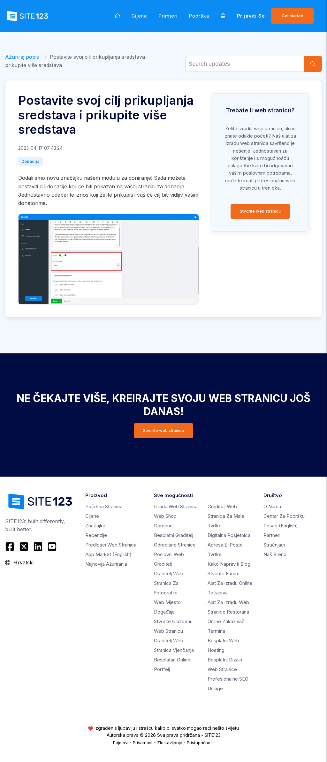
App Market (108, 554)
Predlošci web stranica (110, 545)
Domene (163, 526)
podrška (199, 16)
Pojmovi (120, 742)
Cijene (139, 16)
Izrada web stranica (176, 506)
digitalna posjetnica (229, 535)
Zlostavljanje (169, 742)
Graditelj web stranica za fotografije (168, 583)
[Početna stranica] (117, 16)
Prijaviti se (251, 16)
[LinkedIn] (38, 546)
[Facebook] (10, 546)
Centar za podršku (284, 516)
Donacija (30, 161)
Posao (280, 526)
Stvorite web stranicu (260, 211)
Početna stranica (104, 506)
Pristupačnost (200, 742)
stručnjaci (274, 545)
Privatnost (143, 742)
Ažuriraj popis (22, 57)
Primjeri (168, 16)
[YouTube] (52, 546)
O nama (272, 506)
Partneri (271, 535)
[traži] (313, 64)
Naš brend (274, 554)
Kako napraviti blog (229, 564)
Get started (292, 15)
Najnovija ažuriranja (106, 564)
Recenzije (96, 535)
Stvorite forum (224, 573)
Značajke (95, 526)
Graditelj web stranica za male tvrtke (226, 516)
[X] (24, 546)
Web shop (165, 516)
